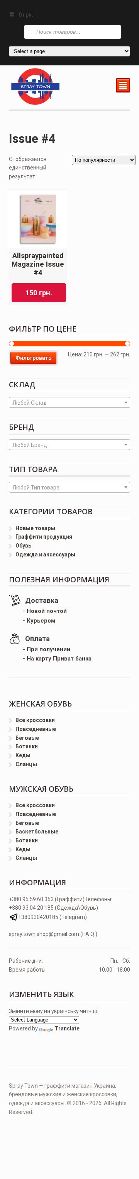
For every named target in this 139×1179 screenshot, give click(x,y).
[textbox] (69, 402)
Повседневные (35, 729)
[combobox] (70, 402)
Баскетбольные (36, 831)
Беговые (27, 738)
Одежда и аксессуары (45, 554)
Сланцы (26, 764)
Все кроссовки (35, 720)
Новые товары (35, 528)
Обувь (23, 545)
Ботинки (26, 746)
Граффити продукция (43, 537)
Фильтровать (33, 358)
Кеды (23, 755)
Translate (67, 1028)
